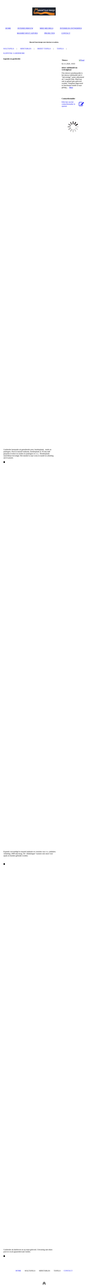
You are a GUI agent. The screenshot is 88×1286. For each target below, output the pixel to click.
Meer (71, 87)
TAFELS (60, 49)
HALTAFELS (8, 49)
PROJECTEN (49, 33)
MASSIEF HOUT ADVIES (27, 33)
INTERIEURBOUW (25, 28)
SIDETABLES (25, 49)
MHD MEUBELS (46, 28)
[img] (44, 11)
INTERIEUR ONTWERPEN (71, 28)
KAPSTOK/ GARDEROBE (14, 53)
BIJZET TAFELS (44, 49)
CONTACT (65, 33)
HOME (8, 28)
